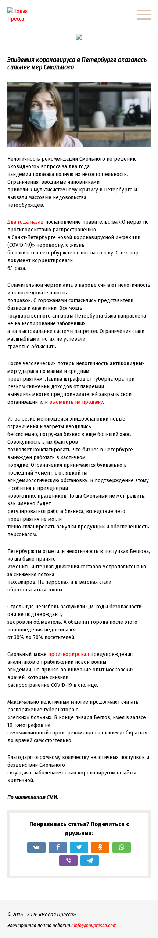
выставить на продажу (76, 402)
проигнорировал (68, 654)
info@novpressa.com (95, 925)
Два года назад (25, 222)
